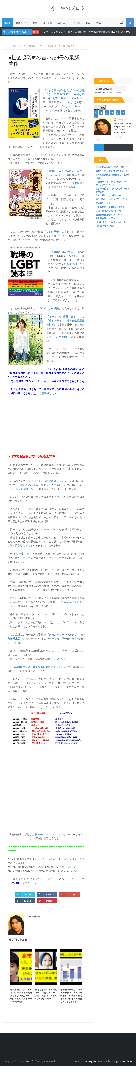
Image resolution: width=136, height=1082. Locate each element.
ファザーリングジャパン (69, 106)
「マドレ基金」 (52, 231)
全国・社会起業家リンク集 (108, 211)
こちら (67, 858)
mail (98, 23)
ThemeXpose (89, 1061)
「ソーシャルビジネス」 (45, 480)
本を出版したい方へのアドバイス (112, 199)
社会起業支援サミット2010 (109, 214)
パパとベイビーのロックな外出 (111, 222)
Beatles (62, 23)
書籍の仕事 (21, 23)
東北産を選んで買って (106, 218)
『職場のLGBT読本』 (63, 251)
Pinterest (49, 900)
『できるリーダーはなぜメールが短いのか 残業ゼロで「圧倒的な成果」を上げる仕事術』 (64, 94)
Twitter (27, 894)
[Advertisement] (46, 426)
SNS (88, 23)
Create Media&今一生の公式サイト (112, 167)
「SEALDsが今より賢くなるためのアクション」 (38, 666)
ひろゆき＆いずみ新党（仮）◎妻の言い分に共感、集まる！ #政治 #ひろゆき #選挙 (46, 994)
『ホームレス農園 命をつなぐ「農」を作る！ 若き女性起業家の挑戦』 (65, 320)
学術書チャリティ (104, 203)
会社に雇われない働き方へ (108, 195)
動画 (35, 23)
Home (7, 23)
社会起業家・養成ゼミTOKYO (110, 207)
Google (71, 894)
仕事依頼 (76, 23)
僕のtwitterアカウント (48, 834)
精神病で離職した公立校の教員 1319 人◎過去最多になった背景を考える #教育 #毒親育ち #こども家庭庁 (71, 995)
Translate (116, 93)
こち (73, 870)
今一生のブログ (68, 8)
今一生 (20, 553)
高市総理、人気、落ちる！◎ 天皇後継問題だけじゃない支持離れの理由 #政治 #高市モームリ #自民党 (21, 995)
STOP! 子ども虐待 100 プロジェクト (113, 171)
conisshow (122, 119)
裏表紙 (45, 393)
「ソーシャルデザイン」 (22, 489)
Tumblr (27, 900)
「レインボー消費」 (49, 308)
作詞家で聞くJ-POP (105, 226)
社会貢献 (47, 23)
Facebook (50, 894)
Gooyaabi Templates (122, 1061)
